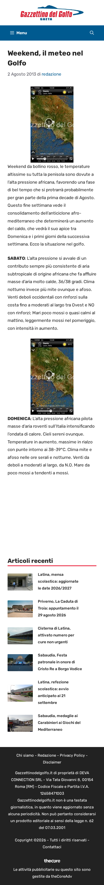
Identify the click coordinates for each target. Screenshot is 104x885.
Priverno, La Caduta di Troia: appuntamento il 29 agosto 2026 (58, 608)
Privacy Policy (72, 755)
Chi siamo (25, 755)
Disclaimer (52, 762)
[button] (92, 33)
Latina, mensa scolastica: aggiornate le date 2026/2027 (58, 581)
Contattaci (52, 847)
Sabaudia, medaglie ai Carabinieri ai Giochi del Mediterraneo (59, 723)
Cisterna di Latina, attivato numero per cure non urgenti (56, 635)
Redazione (47, 755)
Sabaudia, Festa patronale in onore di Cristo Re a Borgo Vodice (60, 662)
